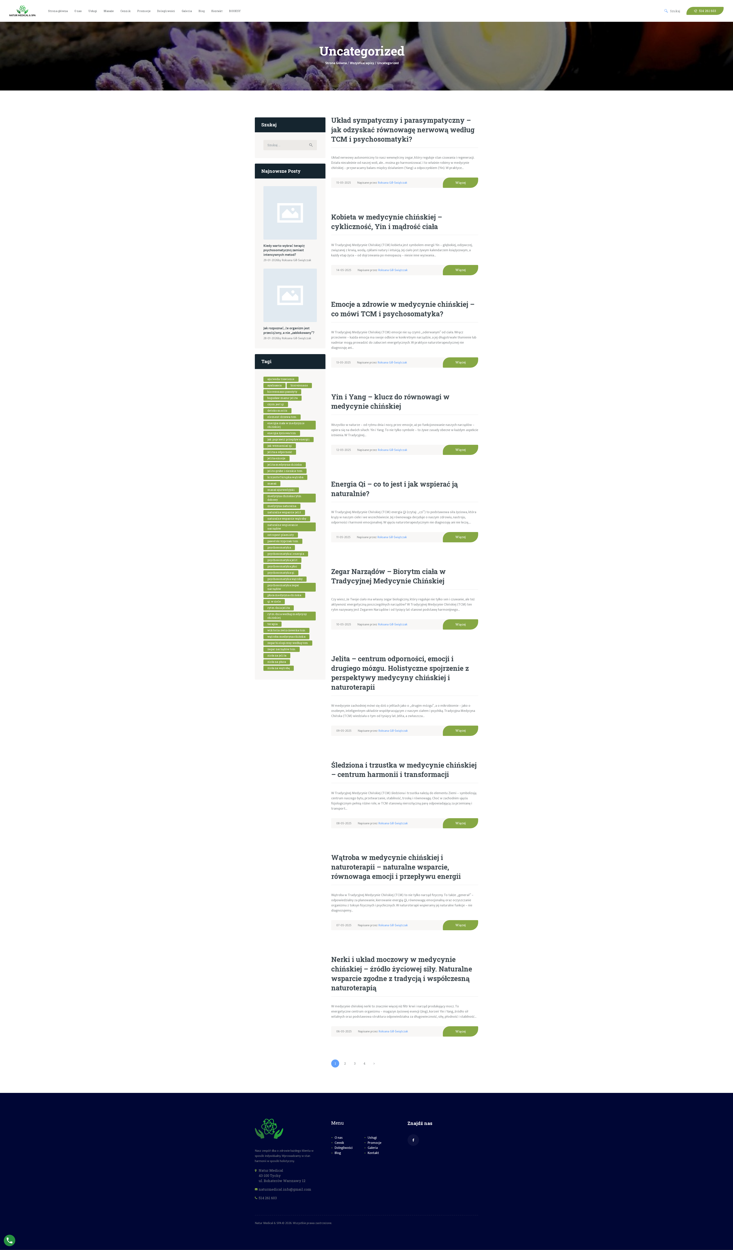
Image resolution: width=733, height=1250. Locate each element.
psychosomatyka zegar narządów (283, 587)
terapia (272, 624)
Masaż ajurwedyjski (281, 490)
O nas (339, 1138)
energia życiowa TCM (281, 433)
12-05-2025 (343, 450)
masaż (271, 483)
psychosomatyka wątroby (285, 579)
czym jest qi (275, 404)
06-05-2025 (344, 1031)
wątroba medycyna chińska (286, 636)
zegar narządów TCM (281, 649)
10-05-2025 (343, 624)
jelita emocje (276, 458)
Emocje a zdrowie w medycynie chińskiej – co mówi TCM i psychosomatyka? (403, 309)
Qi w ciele (274, 601)
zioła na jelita (276, 655)
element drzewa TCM (282, 417)
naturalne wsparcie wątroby (286, 518)
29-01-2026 (270, 260)
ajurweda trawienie (281, 379)
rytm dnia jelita (278, 608)
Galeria (373, 1148)
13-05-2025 (343, 362)
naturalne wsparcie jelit (284, 512)
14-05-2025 (343, 270)
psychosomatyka (279, 547)
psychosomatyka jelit (282, 560)
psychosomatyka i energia (285, 554)
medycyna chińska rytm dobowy (284, 497)
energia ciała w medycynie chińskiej (285, 425)
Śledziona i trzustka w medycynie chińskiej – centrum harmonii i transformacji (404, 769)
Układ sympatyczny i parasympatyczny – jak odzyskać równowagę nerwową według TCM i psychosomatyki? (403, 129)
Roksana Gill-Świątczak (392, 182)
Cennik (339, 1143)
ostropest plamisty (280, 535)
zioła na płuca (276, 662)
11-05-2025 (343, 537)
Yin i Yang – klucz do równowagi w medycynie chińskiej (390, 401)
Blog (338, 1153)
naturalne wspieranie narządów (282, 526)
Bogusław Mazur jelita (282, 398)
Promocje (374, 1143)
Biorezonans (299, 385)
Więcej (460, 183)
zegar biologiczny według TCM (287, 643)
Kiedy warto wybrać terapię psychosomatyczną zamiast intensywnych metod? (284, 250)
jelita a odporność (279, 452)
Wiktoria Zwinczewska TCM (286, 630)
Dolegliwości (344, 1148)
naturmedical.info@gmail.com (285, 1189)
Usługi (372, 1138)
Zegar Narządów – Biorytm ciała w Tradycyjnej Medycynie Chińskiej (388, 576)
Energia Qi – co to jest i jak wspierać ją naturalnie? (394, 488)
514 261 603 (268, 1198)
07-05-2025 (343, 925)
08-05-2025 (343, 823)
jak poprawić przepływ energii (288, 439)
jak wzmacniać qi (279, 445)
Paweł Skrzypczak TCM (282, 541)
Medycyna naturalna (281, 506)
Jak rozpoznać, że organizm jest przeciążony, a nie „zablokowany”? (288, 330)
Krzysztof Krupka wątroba (285, 477)
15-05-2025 (343, 182)
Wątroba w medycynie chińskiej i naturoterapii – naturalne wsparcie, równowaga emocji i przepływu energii (396, 867)
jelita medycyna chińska (284, 464)
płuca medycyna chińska (284, 595)
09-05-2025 (343, 730)
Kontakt (373, 1153)
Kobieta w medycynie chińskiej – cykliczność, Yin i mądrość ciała (386, 221)
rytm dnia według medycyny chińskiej (287, 615)
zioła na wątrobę (278, 668)
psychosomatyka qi (280, 572)
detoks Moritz (277, 410)
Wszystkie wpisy (362, 63)
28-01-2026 (270, 338)
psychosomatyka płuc (282, 566)
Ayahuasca (274, 385)
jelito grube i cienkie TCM (285, 471)
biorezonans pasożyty (282, 391)
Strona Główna (336, 63)
